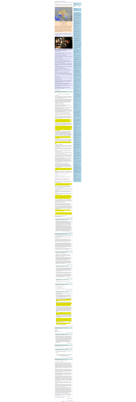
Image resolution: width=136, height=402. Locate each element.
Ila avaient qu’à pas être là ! (76, 175)
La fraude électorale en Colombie (77, 28)
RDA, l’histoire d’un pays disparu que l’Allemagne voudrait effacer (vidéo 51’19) (77, 47)
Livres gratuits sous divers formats (77, 180)
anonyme (61, 5)
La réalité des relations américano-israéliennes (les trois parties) (77, 152)
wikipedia (64, 23)
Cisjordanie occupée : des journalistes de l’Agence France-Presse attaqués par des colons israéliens (77, 52)
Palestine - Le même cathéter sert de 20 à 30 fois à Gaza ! (77, 78)
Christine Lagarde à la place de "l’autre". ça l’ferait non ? (77, 104)
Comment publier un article (60, 2)
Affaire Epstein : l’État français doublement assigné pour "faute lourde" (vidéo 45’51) (77, 31)
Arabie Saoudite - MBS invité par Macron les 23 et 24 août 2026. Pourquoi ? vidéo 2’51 (77, 86)
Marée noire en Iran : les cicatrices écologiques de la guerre (77, 140)
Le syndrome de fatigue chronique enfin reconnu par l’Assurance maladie (77, 82)
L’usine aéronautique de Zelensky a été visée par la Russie (77, 122)
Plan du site (70, 401)
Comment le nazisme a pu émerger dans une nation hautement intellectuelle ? (77, 84)
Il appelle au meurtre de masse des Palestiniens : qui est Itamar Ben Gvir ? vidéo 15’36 (77, 142)
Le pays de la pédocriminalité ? (77, 178)
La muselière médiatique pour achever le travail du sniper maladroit (77, 154)
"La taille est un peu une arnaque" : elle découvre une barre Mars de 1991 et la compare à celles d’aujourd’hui (77, 116)
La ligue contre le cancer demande (77, 177)
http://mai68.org (75, 9)
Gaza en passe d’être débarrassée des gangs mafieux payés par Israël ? (77, 55)
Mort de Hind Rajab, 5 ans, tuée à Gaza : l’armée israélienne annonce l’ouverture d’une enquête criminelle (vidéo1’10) (77, 156)
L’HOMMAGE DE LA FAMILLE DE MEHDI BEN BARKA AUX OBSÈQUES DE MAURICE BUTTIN (77, 171)
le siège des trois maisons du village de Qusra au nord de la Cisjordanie (77, 160)
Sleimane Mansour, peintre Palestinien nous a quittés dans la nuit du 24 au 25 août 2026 (77, 35)
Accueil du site (56, 2)
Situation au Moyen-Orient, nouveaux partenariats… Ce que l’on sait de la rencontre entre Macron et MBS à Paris (77, 59)
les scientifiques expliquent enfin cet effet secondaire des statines (77, 165)
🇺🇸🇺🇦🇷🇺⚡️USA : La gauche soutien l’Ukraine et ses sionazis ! (77, 139)
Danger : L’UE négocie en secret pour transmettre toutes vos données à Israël (77, 173)
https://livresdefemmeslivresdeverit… (60, 397)
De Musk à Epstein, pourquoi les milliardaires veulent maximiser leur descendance (77, 67)
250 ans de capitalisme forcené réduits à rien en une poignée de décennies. (77, 73)
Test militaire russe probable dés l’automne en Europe (77, 36)
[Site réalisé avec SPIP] (63, 401)
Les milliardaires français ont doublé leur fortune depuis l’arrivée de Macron (77, 92)
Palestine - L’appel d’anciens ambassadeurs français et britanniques (76, 90)
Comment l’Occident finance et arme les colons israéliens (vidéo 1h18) (77, 13)
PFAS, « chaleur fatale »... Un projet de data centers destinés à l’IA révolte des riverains (77, 124)
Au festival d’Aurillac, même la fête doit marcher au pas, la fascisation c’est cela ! (77, 43)
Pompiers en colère (76, 174)
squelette (65, 401)
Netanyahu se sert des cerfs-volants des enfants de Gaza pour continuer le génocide (77, 62)
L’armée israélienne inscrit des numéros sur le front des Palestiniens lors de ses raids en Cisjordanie (77, 138)
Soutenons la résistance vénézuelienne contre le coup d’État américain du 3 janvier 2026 (77, 146)
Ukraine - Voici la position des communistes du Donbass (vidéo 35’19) (77, 88)
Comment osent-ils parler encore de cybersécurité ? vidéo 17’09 (77, 179)
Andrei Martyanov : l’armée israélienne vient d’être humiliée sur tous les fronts (77, 129)
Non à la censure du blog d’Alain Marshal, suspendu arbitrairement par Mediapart (77, 80)
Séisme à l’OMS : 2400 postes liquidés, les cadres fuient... (77, 114)
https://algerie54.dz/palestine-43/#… (59, 216)
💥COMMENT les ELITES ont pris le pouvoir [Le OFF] (77, 169)
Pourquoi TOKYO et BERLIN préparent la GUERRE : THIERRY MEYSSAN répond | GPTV (77, 38)
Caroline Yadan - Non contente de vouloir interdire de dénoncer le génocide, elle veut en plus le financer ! (77, 24)
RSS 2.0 (73, 401)
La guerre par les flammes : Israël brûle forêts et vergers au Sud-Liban (77, 45)
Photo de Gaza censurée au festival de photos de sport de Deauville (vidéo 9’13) (77, 33)
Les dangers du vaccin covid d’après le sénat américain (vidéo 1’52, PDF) (77, 44)
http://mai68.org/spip (79, 9)
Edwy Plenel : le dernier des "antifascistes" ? (76, 105)
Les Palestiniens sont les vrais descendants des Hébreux (61, 91)
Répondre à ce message (69, 217)
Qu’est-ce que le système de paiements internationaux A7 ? (77, 50)
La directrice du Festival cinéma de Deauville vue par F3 (77, 29)
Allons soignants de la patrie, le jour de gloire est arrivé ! (77, 164)
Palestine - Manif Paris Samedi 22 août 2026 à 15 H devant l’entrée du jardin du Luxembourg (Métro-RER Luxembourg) (77, 135)
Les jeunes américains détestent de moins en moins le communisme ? (77, 63)
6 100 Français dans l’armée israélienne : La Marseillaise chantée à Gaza (77, 148)
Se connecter (67, 401)
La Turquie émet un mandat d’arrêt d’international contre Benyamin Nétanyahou (77, 127)
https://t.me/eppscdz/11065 (58, 331)
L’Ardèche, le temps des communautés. (76, 101)
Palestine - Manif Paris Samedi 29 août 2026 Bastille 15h (77, 17)
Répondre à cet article (69, 400)
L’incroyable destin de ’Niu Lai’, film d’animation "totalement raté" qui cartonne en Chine (77, 133)
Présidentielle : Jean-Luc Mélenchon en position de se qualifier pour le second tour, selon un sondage (77, 95)
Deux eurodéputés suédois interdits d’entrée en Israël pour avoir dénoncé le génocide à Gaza (77, 57)
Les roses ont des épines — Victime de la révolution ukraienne (77, 93)
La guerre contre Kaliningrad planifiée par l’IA (76, 149)
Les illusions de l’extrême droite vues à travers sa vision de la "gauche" (77, 107)
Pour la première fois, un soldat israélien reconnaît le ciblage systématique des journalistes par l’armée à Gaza (77, 41)
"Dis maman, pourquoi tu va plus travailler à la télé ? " (77, 99)
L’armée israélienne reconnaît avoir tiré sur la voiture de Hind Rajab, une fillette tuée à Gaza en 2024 (77, 144)
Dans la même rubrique (76, 12)
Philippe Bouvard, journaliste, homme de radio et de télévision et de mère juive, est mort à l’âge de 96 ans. (77, 97)
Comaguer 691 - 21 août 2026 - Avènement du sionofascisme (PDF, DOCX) (77, 131)
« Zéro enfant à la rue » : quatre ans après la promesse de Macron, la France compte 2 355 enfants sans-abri (77, 16)
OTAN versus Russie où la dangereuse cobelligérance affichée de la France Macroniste (77, 21)
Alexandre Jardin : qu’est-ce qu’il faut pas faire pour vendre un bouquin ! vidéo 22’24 (77, 26)
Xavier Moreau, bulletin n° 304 (77, 110)
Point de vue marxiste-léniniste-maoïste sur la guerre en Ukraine (77, 100)
